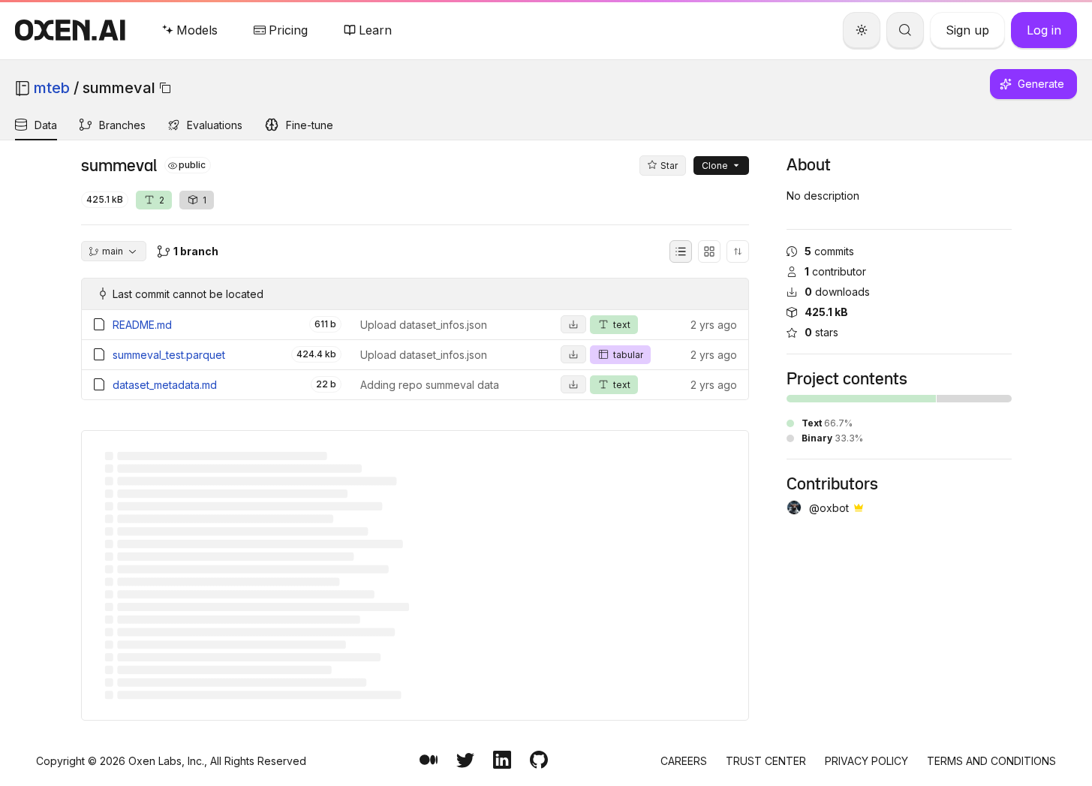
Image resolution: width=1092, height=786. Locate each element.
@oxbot (829, 507)
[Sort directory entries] (737, 251)
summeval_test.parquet (169, 354)
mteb (52, 88)
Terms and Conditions (991, 760)
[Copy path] (165, 88)
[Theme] (861, 30)
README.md (142, 324)
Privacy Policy (866, 760)
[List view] (680, 251)
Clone (715, 165)
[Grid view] (709, 251)
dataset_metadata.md (165, 384)
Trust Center (766, 760)
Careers (683, 760)
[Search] (905, 30)
